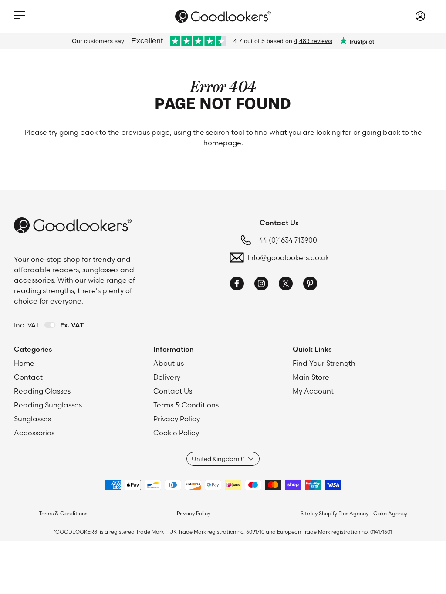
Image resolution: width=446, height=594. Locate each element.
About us (168, 363)
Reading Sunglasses (48, 404)
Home (24, 363)
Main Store (311, 377)
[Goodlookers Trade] (223, 16)
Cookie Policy (176, 432)
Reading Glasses (42, 391)
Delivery (166, 377)
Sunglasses (32, 418)
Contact (28, 377)
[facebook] (237, 285)
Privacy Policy (176, 418)
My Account (313, 391)
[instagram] (261, 285)
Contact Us (172, 391)
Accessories (34, 432)
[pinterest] (310, 285)
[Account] (420, 17)
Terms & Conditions (186, 404)
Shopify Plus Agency (343, 513)
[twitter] (286, 285)
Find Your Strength (324, 363)
